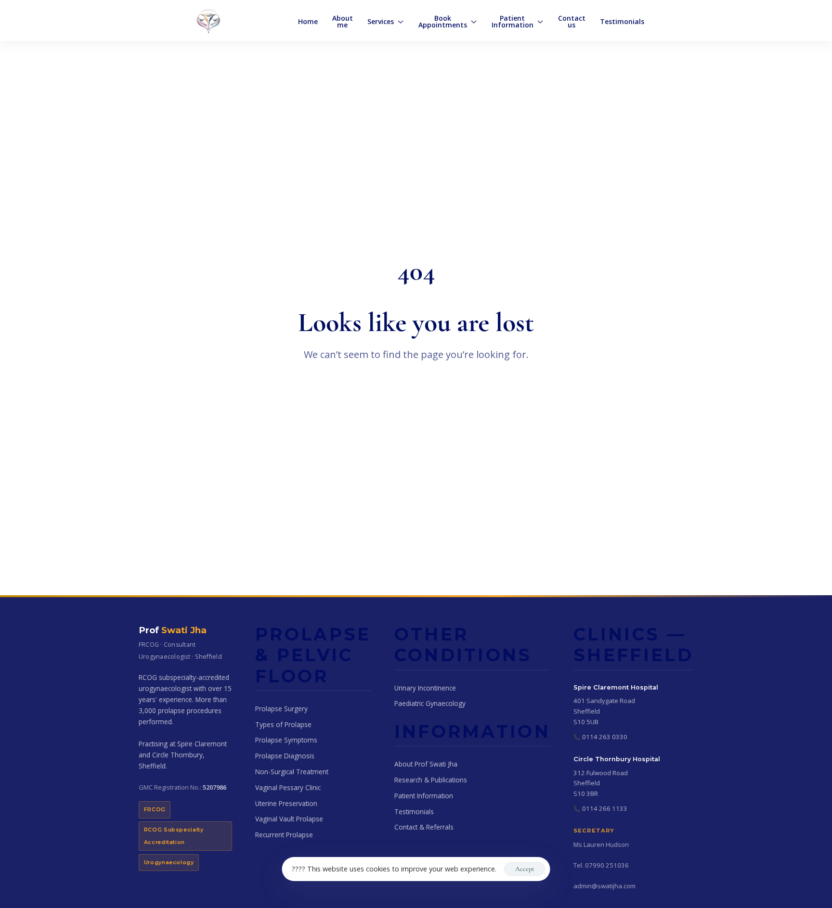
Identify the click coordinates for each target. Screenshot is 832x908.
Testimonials (622, 21)
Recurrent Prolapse (284, 834)
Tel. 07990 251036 (601, 865)
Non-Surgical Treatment (291, 771)
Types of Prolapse (283, 724)
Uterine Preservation (286, 803)
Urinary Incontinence (425, 687)
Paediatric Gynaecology (430, 703)
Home (308, 21)
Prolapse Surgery (281, 708)
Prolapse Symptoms (286, 739)
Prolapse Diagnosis (284, 755)
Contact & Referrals (424, 826)
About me (342, 21)
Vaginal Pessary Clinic (288, 787)
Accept (524, 869)
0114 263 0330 (604, 736)
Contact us (571, 21)
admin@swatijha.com (604, 886)
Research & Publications (430, 779)
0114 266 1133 (604, 808)
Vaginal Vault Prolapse (289, 818)
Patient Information (423, 795)
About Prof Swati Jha (425, 763)
